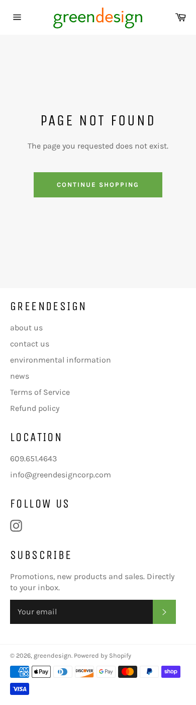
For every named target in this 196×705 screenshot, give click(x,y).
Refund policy (34, 408)
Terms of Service (40, 392)
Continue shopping (98, 184)
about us (26, 327)
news (19, 376)
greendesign (52, 655)
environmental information (60, 360)
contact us (29, 343)
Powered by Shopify (102, 655)
